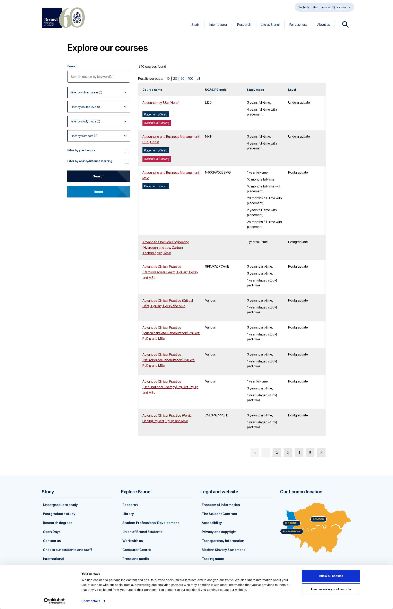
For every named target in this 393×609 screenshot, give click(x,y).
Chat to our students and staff (67, 550)
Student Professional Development (150, 523)
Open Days (52, 532)
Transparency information (223, 541)
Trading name (213, 559)
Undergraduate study (60, 505)
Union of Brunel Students (142, 532)
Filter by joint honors (81, 150)
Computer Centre (136, 550)
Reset (98, 192)
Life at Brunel (270, 24)
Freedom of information (221, 505)
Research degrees (57, 523)
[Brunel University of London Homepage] (63, 17)
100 (190, 78)
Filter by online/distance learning (89, 161)
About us (323, 24)
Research (244, 24)
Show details (90, 601)
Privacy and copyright (219, 532)
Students (303, 7)
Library (128, 514)
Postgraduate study (59, 514)
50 (182, 78)
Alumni (326, 7)
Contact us (52, 541)
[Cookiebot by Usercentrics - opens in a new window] (54, 601)
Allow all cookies (331, 576)
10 (168, 78)
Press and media (135, 559)
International (218, 24)
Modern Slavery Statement (223, 550)
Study (195, 24)
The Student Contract (219, 514)
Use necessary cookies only (331, 589)
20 (175, 78)
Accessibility (212, 523)
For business (298, 24)
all (198, 78)
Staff (315, 7)
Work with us (132, 541)
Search (72, 66)
